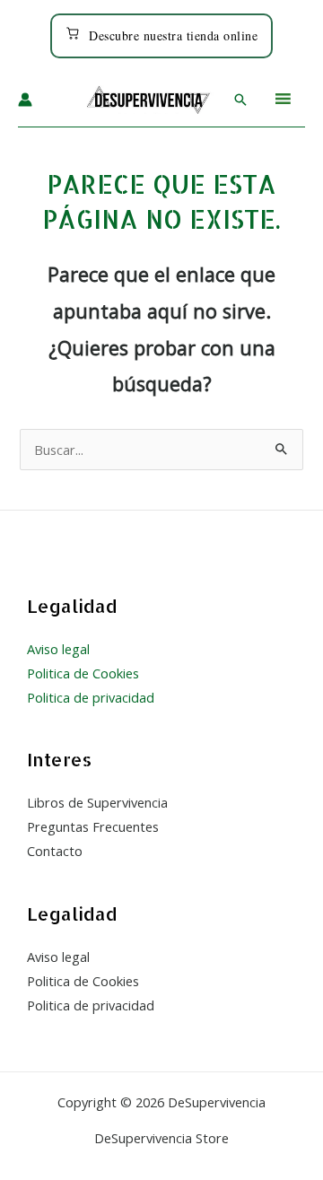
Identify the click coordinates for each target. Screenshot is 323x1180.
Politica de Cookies (83, 673)
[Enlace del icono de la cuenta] (25, 99)
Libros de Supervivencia (97, 802)
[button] (240, 100)
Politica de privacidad (90, 697)
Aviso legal (58, 649)
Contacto (55, 851)
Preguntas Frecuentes (93, 826)
